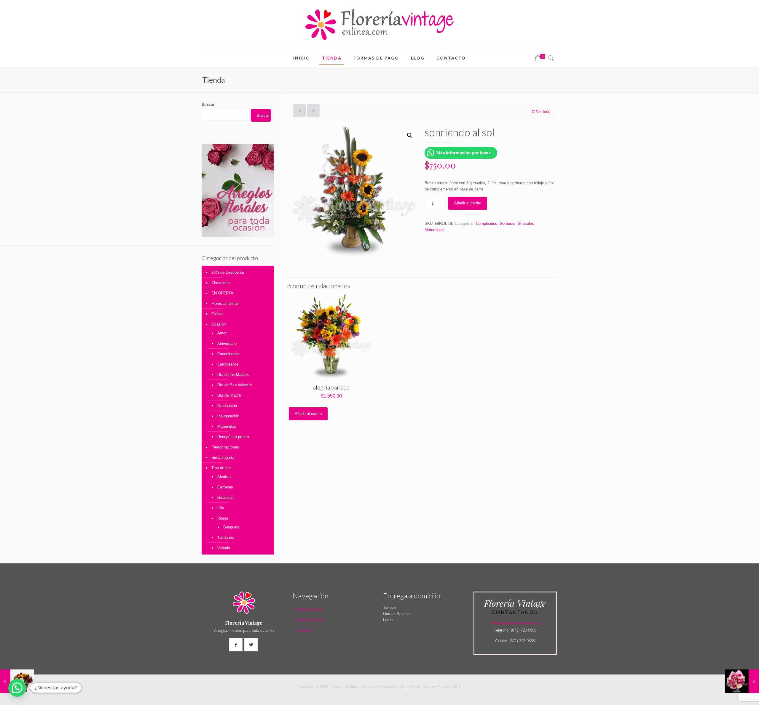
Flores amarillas (225, 303)
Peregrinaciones (225, 447)
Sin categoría (222, 457)
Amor (222, 333)
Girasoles (526, 223)
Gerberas (507, 223)
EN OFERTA (222, 293)
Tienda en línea (309, 609)
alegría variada (331, 387)
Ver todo (543, 111)
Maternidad (434, 229)
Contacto (303, 630)
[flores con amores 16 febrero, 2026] (742, 681)
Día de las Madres (233, 374)
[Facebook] (379, 695)
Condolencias (228, 354)
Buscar (208, 104)
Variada (223, 548)
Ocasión (218, 324)
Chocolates (221, 283)
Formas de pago (310, 620)
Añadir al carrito (467, 203)
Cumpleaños (486, 223)
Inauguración (228, 416)
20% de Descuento (227, 272)
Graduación (227, 405)
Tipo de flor (221, 468)
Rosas (222, 518)
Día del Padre (229, 395)
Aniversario (227, 343)
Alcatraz (224, 477)
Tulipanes (225, 537)
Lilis (220, 508)
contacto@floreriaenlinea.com (514, 623)
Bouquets (231, 527)
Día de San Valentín (234, 385)
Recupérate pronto (233, 437)
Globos (217, 314)
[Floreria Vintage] (379, 24)
